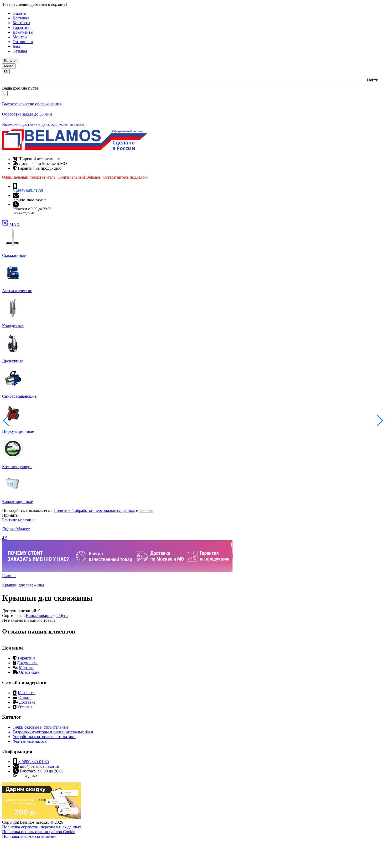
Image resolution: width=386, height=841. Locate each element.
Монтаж (26, 667)
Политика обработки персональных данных (41, 827)
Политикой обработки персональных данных (94, 510)
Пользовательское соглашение (29, 836)
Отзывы (25, 707)
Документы (27, 663)
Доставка (27, 702)
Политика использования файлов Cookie (38, 831)
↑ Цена (62, 615)
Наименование (39, 615)
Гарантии (26, 658)
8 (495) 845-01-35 (28, 191)
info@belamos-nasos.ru (30, 200)
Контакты (26, 693)
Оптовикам (29, 672)
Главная (9, 575)
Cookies (146, 510)
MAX (14, 224)
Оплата (25, 697)
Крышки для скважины (23, 585)
